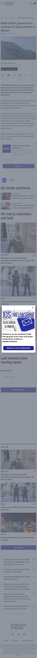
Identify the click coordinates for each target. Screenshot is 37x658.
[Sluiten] (33, 308)
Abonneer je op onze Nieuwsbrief (18, 348)
